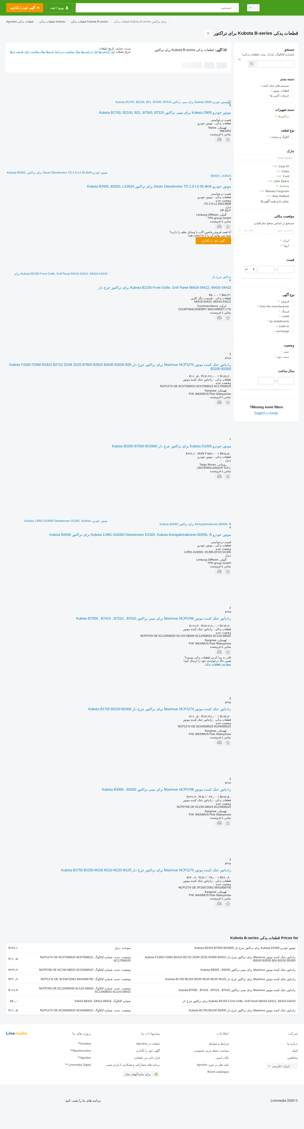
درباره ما (292, 1043)
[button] (227, 139)
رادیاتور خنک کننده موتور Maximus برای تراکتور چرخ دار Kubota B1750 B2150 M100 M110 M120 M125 (230, 979)
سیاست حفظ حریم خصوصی (211, 1050)
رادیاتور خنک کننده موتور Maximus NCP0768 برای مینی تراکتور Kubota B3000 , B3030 (166, 789)
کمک (295, 1050)
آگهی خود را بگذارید (213, 240)
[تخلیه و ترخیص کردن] (239, 59)
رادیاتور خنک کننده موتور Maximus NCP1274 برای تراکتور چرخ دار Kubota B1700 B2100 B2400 (159, 709)
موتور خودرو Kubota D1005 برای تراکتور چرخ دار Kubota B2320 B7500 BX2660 (171, 446)
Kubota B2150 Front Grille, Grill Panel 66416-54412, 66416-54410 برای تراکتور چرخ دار (164, 288)
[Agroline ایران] (281, 7)
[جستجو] (234, 7)
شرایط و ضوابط (219, 1043)
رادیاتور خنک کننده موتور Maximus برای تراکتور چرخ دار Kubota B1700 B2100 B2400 (242, 1010)
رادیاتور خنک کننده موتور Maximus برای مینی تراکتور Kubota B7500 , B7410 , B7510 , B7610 (237, 990)
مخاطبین (292, 1057)
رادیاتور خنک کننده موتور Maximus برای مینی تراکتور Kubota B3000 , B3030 (248, 969)
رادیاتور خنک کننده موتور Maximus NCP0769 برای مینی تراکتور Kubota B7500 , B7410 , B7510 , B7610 (153, 618)
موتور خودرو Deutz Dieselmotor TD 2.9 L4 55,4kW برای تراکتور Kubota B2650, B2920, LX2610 (159, 186)
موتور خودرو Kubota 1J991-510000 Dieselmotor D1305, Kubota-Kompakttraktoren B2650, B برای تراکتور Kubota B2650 (140, 535)
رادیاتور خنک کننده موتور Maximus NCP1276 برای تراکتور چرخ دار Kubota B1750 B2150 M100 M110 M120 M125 (146, 870)
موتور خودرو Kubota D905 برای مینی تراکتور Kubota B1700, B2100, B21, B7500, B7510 (165, 113)
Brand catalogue (218, 1071)
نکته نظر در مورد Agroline (213, 1064)
